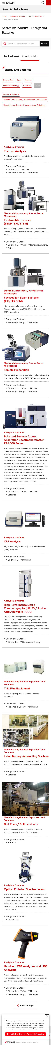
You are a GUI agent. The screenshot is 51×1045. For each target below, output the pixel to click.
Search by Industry (29, 56)
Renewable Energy (11, 85)
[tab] (11, 56)
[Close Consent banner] (47, 1016)
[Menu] (48, 2)
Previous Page (27, 1005)
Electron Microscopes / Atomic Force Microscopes (25, 99)
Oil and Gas (8, 80)
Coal (19, 80)
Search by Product (11, 56)
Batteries (27, 85)
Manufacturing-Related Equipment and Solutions (24, 105)
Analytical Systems (11, 94)
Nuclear (29, 80)
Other (38, 85)
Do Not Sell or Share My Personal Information (25, 1034)
